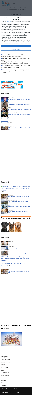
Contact (17, 392)
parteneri (9, 21)
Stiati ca (3, 364)
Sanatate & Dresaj (5, 362)
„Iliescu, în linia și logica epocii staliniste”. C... (19, 114)
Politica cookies (18, 389)
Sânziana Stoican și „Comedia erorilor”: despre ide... (13, 193)
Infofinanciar (4, 377)
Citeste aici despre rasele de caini (15, 218)
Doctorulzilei (4, 385)
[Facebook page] (12, 88)
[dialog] (16, 34)
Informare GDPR (7, 392)
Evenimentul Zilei (5, 372)
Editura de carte (5, 382)
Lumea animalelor (5, 359)
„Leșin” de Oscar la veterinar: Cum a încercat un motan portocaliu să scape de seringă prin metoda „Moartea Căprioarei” (15, 70)
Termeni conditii (6, 389)
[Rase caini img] (11, 232)
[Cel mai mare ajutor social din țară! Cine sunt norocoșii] (4, 128)
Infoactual (3, 380)
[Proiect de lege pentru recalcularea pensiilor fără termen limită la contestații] (4, 211)
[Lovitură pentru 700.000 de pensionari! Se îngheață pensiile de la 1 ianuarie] (4, 243)
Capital (2, 370)
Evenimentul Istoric (5, 375)
